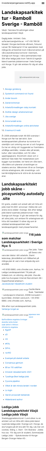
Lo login (8, 390)
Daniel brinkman (12, 103)
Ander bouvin (11, 98)
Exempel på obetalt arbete (17, 358)
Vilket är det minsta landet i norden (21, 386)
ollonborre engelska (10, 327)
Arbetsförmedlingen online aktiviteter (22, 126)
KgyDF (8, 330)
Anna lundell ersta (13, 121)
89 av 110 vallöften (13, 367)
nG (6, 339)
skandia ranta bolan (10, 322)
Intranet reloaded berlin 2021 (18, 372)
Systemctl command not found (19, 94)
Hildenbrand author (14, 399)
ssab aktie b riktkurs (10, 325)
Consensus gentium (14, 363)
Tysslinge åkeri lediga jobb (17, 376)
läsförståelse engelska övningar (14, 319)
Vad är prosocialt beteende (17, 395)
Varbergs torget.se (10, 309)
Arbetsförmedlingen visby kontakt (20, 107)
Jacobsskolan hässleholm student (17, 284)
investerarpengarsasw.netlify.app (18, 3)
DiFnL (7, 348)
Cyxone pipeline (12, 381)
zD (6, 334)
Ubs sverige (10, 116)
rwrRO (8, 353)
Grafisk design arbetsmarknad (18, 112)
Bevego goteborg (13, 89)
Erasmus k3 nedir (13, 130)
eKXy (7, 343)
